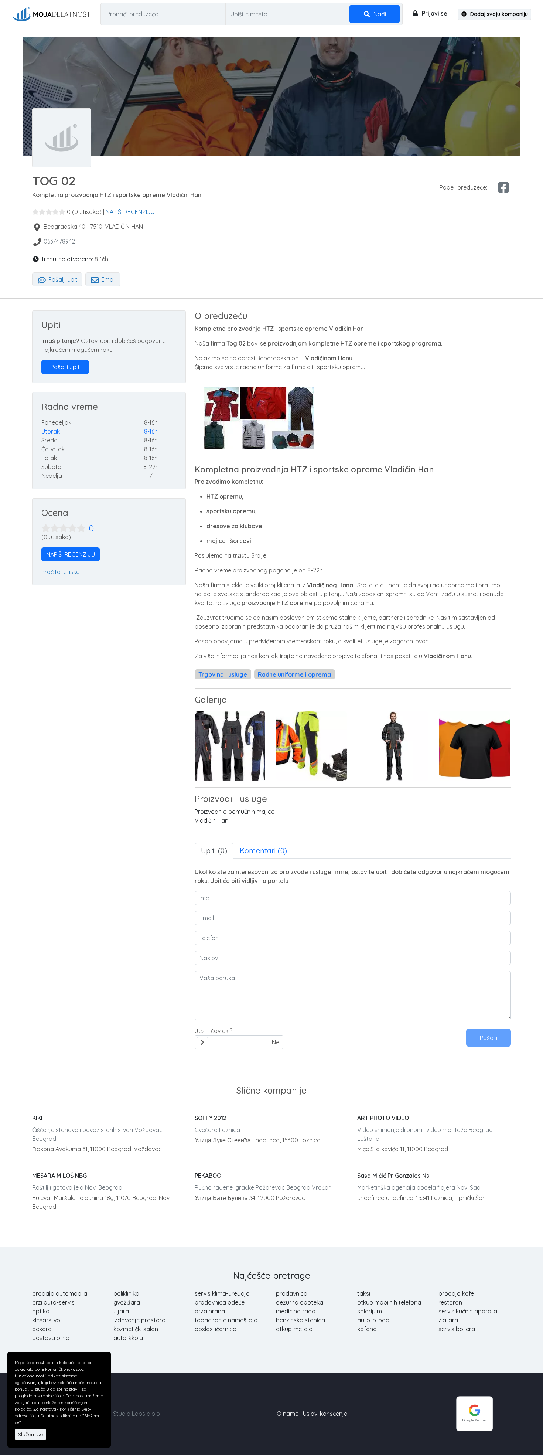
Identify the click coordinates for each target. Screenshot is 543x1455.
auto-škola (128, 1338)
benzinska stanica (300, 1320)
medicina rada (295, 1311)
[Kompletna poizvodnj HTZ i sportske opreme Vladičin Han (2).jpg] (230, 746)
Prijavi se (433, 13)
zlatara (448, 1320)
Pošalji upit (62, 279)
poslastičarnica (215, 1329)
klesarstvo (46, 1320)
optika (40, 1311)
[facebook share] (503, 187)
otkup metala (294, 1329)
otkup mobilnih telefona (389, 1302)
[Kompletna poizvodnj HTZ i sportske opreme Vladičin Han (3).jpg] (311, 746)
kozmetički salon (135, 1329)
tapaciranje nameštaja (226, 1320)
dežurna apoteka (299, 1302)
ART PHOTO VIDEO (383, 1118)
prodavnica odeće (220, 1302)
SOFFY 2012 (210, 1118)
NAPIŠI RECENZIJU (130, 211)
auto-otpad (373, 1320)
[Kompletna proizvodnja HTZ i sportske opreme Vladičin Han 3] (474, 746)
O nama (288, 1413)
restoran (450, 1302)
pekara (42, 1329)
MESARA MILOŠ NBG (59, 1175)
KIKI (37, 1118)
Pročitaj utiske (60, 571)
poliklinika (126, 1293)
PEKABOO (208, 1175)
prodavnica (291, 1293)
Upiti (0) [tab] (214, 850)
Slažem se (30, 1434)
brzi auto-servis (53, 1302)
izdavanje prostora (139, 1320)
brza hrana (210, 1311)
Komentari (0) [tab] (263, 850)
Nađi (379, 14)
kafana (367, 1329)
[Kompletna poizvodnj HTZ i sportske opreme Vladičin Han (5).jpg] (393, 746)
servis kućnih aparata (467, 1311)
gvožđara (126, 1302)
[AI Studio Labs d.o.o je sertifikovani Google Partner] (474, 1413)
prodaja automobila (59, 1293)
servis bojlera (456, 1329)
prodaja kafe (456, 1293)
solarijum (369, 1311)
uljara (121, 1311)
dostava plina (50, 1338)
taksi (363, 1293)
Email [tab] (108, 279)
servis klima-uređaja (222, 1293)
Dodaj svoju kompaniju (498, 14)
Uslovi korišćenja (325, 1413)
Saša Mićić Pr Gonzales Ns (393, 1175)
